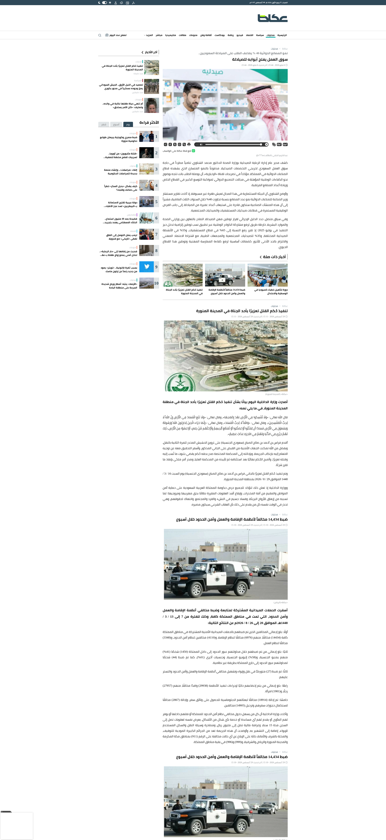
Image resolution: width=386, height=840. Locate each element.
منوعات (193, 35)
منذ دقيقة (138, 73)
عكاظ (283, 48)
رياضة (231, 35)
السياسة (138, 80)
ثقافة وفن (206, 35)
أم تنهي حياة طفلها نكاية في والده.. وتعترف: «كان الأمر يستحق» (122, 105)
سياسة (260, 35)
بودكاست (220, 35)
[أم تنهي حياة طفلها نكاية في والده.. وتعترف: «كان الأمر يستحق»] (151, 105)
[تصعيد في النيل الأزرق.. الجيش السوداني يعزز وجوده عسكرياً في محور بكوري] (151, 86)
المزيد (149, 35)
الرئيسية (282, 35)
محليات (271, 35)
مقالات (182, 35)
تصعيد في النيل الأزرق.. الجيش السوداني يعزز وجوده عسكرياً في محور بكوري (121, 86)
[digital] (133, 2)
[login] (115, 2)
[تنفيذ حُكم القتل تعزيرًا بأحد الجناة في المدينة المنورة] (151, 67)
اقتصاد (249, 35)
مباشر (159, 35)
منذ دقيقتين (137, 92)
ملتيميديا (170, 35)
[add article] (127, 2)
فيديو (240, 35)
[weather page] (121, 2)
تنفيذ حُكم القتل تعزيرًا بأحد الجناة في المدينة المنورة (122, 67)
